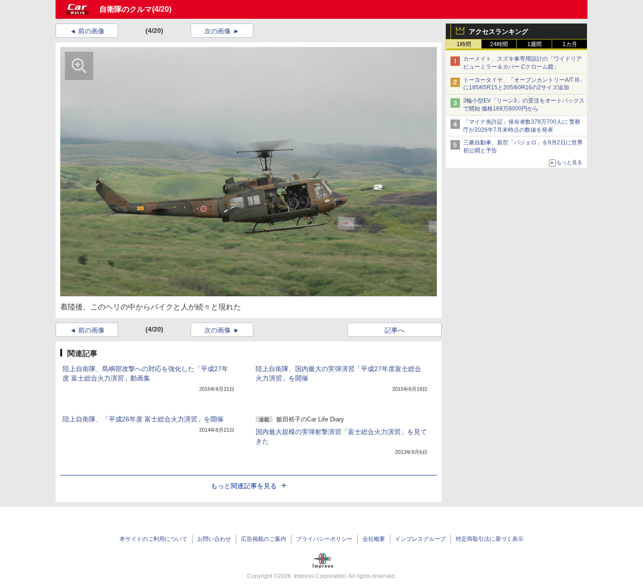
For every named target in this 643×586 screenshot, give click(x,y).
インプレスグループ (420, 539)
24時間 (499, 44)
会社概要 (373, 539)
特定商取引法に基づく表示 (489, 539)
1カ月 (570, 44)
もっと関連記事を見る (244, 486)
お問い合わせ (214, 539)
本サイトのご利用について (153, 539)
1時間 (464, 44)
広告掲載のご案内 (263, 539)
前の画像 (91, 31)
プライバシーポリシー (324, 539)
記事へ (394, 330)
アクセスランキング (498, 31)
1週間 (534, 44)
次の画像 (217, 31)
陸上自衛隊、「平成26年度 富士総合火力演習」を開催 (143, 419)
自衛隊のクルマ (125, 9)
